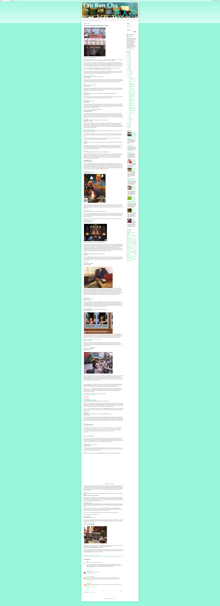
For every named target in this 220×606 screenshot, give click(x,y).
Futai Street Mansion (87, 109)
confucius (134, 253)
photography (132, 252)
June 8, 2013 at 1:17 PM (90, 573)
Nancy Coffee (86, 150)
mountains (128, 253)
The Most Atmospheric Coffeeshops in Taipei (132, 108)
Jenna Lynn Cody (89, 576)
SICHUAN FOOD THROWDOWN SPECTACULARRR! (131, 84)
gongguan (98, 556)
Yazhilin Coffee (86, 347)
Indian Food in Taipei (94, 20)
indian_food (128, 249)
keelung (135, 258)
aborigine (132, 258)
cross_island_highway (130, 260)
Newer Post (86, 590)
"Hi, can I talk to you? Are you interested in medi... (132, 79)
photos (130, 241)
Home (84, 18)
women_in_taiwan (131, 235)
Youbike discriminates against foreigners (134, 169)
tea (135, 255)
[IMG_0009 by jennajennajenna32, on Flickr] (95, 202)
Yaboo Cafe (85, 423)
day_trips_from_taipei (130, 248)
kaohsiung (134, 250)
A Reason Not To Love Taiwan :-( (131, 113)
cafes (87, 556)
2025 (128, 53)
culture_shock (133, 240)
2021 (128, 58)
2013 (128, 69)
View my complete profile (130, 49)
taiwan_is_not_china (130, 237)
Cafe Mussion (86, 492)
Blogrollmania (120, 18)
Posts (129, 25)
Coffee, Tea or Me (87, 210)
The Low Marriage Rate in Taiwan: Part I (131, 145)
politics (128, 234)
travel (135, 238)
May (129, 115)
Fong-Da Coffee (86, 252)
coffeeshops (92, 556)
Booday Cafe (86, 92)
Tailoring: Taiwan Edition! (133, 220)
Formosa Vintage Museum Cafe (89, 75)
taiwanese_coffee (112, 556)
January (129, 120)
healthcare (134, 251)
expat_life (129, 231)
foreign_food (129, 250)
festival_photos (129, 246)
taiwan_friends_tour (130, 257)
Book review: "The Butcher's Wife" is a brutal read (134, 210)
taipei (128, 241)
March (129, 118)
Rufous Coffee (86, 297)
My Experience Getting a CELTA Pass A (131, 152)
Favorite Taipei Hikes (112, 18)
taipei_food (134, 239)
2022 (128, 57)
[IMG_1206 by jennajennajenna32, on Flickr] (98, 373)
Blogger (114, 598)
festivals (134, 242)
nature (132, 259)
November (130, 70)
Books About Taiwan (128, 18)
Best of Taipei (89, 18)
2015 (128, 66)
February (129, 119)
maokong (107, 556)
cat (135, 256)
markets (128, 259)
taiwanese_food (129, 245)
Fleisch (85, 435)
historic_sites (129, 254)
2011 (128, 123)
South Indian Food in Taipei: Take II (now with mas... (131, 97)
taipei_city (134, 241)
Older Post (121, 590)
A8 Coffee (85, 452)
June (129, 77)
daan (94, 556)
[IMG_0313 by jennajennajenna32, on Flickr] (95, 241)
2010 (128, 125)
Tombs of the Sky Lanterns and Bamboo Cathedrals (132, 100)
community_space (129, 261)
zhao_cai (132, 255)
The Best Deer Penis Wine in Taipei (131, 89)
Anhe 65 (85, 408)
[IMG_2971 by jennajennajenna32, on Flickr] (98, 288)
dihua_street (134, 249)
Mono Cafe (85, 262)
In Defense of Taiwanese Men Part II (134, 160)
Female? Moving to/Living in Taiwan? (100, 18)
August (129, 74)
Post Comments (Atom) (91, 592)
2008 (128, 127)
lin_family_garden (102, 556)
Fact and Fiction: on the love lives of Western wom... (132, 111)
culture (128, 244)
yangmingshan (120, 556)
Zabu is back (89, 388)
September (130, 73)
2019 (128, 61)
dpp (128, 236)
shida (109, 556)
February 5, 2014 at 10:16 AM (90, 586)
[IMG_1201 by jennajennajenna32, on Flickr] (95, 56)
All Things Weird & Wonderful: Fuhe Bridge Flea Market (131, 94)
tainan (134, 247)
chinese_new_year (130, 251)
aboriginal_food (129, 258)
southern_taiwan (129, 247)
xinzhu (128, 256)
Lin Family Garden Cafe (88, 308)
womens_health (129, 242)
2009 (128, 126)
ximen (130, 259)
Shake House (86, 141)
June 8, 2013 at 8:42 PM (90, 580)
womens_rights (129, 238)
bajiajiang (133, 256)
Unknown (87, 583)
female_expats (129, 239)
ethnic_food (128, 255)
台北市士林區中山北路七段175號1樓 (90, 394)
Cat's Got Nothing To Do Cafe (89, 129)
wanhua (117, 556)
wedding (134, 244)
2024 (128, 54)
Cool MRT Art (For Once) (132, 92)
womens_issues (131, 232)
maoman (87, 570)
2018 (128, 62)
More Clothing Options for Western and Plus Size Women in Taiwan (131, 179)
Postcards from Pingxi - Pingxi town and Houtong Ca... (131, 103)
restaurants (129, 240)
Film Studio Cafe (86, 443)
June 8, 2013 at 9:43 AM (90, 567)
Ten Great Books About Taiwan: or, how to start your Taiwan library (134, 188)
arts (135, 247)
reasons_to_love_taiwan (131, 243)
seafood (130, 256)
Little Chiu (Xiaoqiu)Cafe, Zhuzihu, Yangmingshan (92, 339)
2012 (128, 122)
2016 (128, 65)
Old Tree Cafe (86, 99)
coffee (89, 556)
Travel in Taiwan (86, 20)
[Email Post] (97, 555)
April (129, 116)
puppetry (135, 259)
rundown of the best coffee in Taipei (100, 59)
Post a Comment (87, 588)
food (96, 556)
